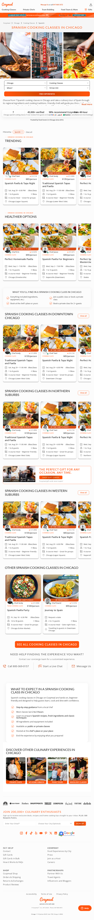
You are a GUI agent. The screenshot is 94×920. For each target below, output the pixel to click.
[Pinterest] (46, 833)
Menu (35, 194)
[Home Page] (7, 4)
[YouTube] (41, 833)
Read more (87, 104)
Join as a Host (53, 858)
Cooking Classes (9, 9)
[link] (21, 252)
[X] (51, 833)
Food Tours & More (69, 9)
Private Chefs (29, 9)
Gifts (90, 9)
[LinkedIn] (56, 833)
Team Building (48, 9)
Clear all (29, 132)
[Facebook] (26, 833)
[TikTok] (31, 833)
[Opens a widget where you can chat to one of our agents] (85, 908)
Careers (51, 862)
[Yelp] (36, 833)
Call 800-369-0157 (18, 666)
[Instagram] (21, 833)
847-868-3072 (58, 5)
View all (83, 316)
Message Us (44, 5)
